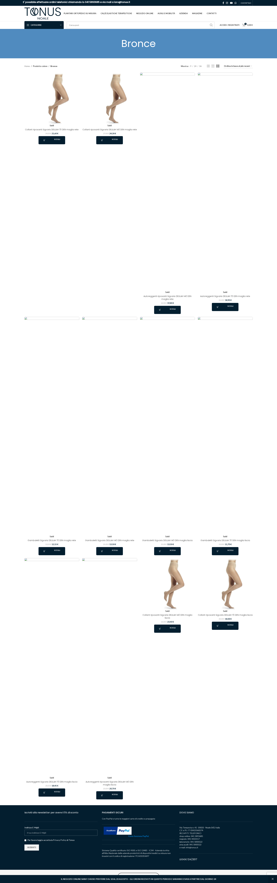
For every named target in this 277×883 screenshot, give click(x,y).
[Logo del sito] (42, 13)
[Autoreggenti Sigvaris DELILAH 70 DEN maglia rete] (225, 182)
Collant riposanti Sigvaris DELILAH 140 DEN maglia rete (109, 129)
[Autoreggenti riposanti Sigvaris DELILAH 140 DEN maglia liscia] (109, 667)
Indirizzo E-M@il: (31, 827)
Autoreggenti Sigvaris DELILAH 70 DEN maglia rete (225, 296)
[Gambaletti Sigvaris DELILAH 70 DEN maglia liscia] (225, 426)
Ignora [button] (272, 879)
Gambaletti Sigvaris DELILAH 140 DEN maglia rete (109, 540)
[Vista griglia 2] (208, 66)
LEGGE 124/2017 (188, 859)
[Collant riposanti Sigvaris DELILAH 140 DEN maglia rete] (109, 98)
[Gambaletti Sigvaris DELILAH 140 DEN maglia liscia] (167, 426)
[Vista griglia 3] (213, 66)
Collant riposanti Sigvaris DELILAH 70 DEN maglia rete (52, 129)
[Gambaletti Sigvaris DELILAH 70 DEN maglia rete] (51, 426)
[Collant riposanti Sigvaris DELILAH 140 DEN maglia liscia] (167, 583)
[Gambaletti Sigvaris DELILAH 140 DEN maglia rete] (109, 426)
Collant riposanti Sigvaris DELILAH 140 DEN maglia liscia (167, 616)
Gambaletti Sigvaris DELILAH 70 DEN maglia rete (52, 540)
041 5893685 (92, 2)
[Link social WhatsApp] (235, 3)
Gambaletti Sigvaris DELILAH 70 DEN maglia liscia (225, 540)
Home (27, 66)
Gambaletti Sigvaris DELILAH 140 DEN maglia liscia (167, 540)
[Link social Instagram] (227, 3)
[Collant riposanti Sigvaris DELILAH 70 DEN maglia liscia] (225, 583)
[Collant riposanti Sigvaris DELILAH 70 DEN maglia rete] (51, 98)
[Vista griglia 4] (217, 66)
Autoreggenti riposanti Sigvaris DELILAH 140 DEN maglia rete (167, 298)
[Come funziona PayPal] (118, 830)
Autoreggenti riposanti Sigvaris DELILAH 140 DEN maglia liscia (109, 783)
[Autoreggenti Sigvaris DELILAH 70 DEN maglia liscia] (51, 667)
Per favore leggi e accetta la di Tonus (51, 840)
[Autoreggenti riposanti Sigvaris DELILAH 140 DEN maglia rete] (167, 182)
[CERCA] (211, 25)
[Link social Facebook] (223, 3)
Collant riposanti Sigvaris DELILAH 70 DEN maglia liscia (225, 615)
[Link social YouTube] (231, 3)
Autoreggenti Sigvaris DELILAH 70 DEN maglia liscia (51, 781)
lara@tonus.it (122, 2)
